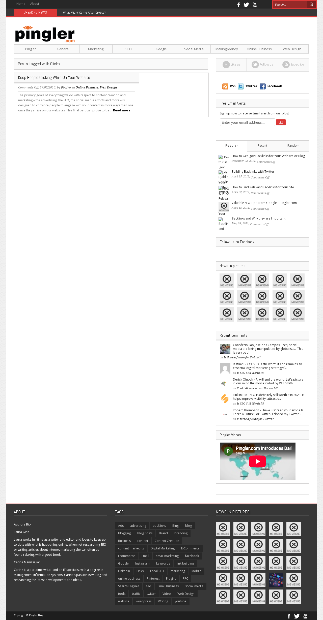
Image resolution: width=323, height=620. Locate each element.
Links (140, 571)
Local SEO (157, 571)
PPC (185, 578)
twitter (151, 594)
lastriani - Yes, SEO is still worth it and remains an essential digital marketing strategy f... (267, 366)
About (34, 4)
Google (161, 49)
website (123, 601)
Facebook (238, 4)
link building (185, 563)
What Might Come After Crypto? (84, 12)
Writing (163, 601)
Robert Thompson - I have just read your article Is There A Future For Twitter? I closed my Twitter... (268, 412)
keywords (163, 563)
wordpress (143, 601)
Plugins (171, 578)
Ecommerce (126, 556)
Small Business (168, 586)
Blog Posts (144, 533)
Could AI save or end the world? (257, 388)
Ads (121, 525)
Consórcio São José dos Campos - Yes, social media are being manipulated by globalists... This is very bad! (268, 349)
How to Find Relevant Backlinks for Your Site (263, 187)
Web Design (292, 49)
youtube (180, 601)
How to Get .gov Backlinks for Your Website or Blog (268, 156)
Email (145, 556)
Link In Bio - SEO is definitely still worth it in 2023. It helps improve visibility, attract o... (268, 397)
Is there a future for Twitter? (242, 357)
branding (180, 533)
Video (167, 594)
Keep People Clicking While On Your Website (54, 77)
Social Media (194, 49)
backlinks (159, 525)
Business (124, 541)
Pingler (30, 49)
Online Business (259, 49)
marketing (178, 571)
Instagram (142, 563)
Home (20, 4)
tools (121, 594)
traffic (136, 594)
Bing (175, 525)
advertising (138, 525)
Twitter (246, 4)
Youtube (255, 4)
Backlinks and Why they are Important (258, 218)
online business (129, 578)
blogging (124, 533)
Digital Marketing (163, 548)
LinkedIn (124, 571)
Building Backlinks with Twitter (253, 171)
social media (194, 586)
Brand (163, 533)
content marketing (131, 548)
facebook (192, 556)
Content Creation (167, 541)
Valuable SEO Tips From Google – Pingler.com (264, 203)
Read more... (123, 110)
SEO (128, 49)
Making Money (227, 49)
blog (188, 525)
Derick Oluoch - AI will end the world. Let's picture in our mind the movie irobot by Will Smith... (268, 381)
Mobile (196, 571)
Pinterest (153, 578)
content (142, 541)
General (63, 49)
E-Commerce (190, 548)
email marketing (167, 556)
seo (148, 586)
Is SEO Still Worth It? (250, 373)
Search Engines (128, 586)
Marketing (95, 49)
